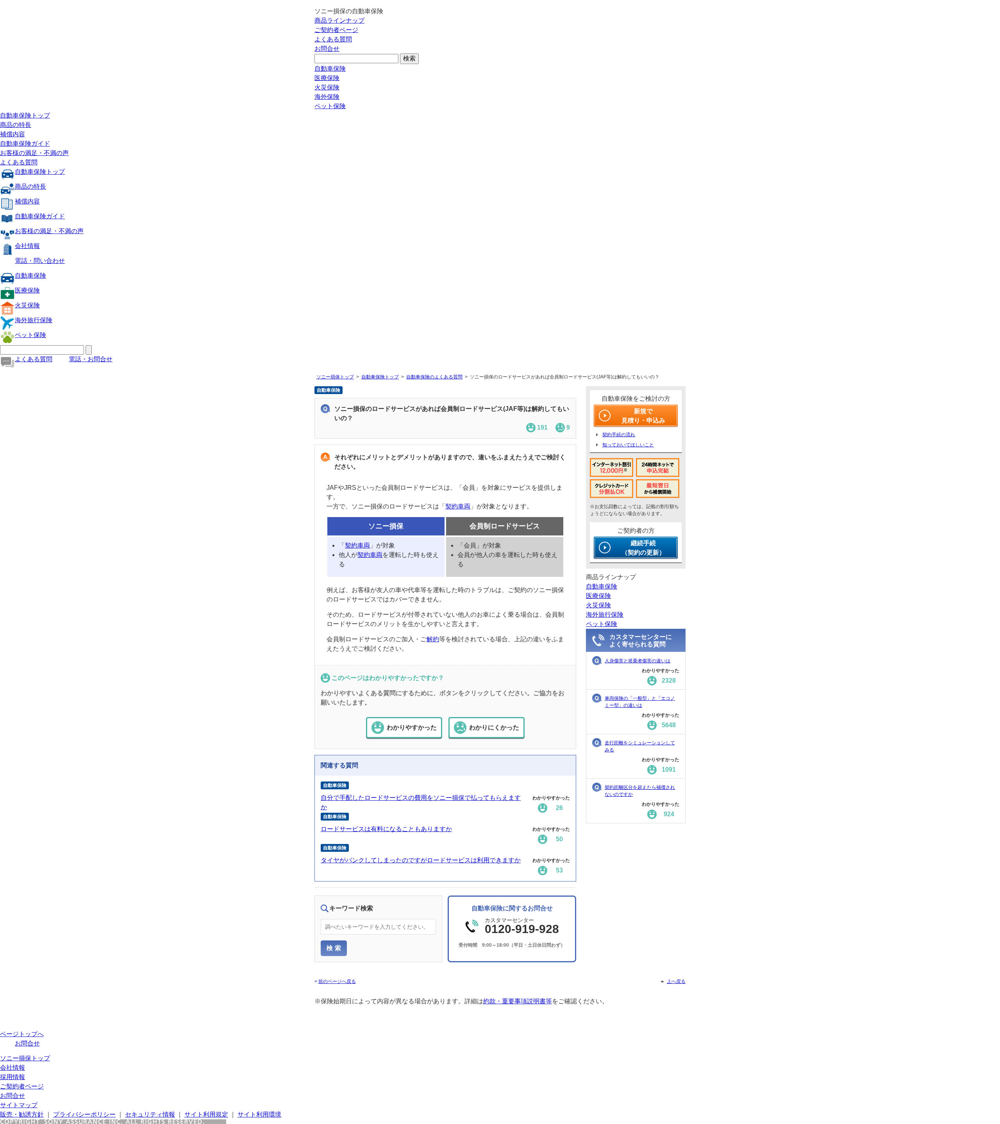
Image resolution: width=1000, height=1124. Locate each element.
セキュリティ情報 (150, 1114)
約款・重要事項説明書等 (517, 1001)
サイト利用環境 (259, 1114)
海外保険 (326, 96)
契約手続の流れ (618, 434)
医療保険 (326, 78)
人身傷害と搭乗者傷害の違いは (637, 661)
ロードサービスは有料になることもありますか (386, 829)
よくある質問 (333, 39)
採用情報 (12, 1077)
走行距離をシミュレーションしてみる (640, 746)
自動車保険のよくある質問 (434, 377)
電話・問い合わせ (40, 260)
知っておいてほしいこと (628, 445)
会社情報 (27, 246)
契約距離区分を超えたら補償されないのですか (640, 791)
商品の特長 (15, 124)
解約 (433, 639)
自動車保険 (330, 68)
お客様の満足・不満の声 (34, 153)
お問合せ (326, 48)
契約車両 (457, 506)
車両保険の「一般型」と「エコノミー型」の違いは (640, 702)
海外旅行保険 (33, 320)
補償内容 (12, 134)
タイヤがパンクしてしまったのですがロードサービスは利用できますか (421, 860)
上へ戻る (676, 981)
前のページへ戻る (337, 981)
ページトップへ (22, 1034)
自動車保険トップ (25, 115)
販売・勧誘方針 (22, 1114)
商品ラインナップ (339, 20)
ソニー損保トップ (335, 377)
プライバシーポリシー (84, 1114)
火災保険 (326, 87)
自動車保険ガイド (25, 143)
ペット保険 (330, 106)
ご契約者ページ (336, 30)
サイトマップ (19, 1105)
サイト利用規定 (206, 1114)
